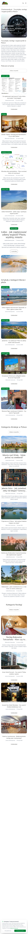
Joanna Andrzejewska (9, 175)
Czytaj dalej (14, 251)
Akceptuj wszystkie (20, 930)
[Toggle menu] (25, 3)
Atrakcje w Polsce (6, 152)
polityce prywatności (14, 928)
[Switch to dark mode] (23, 3)
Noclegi (4, 114)
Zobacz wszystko (14, 70)
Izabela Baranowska (9, 100)
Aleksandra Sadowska (7, 32)
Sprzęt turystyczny (8, 26)
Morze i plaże (5, 76)
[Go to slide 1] (22, 35)
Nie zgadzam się (8, 930)
